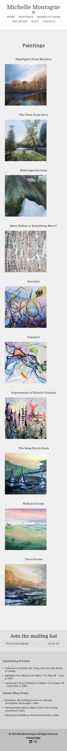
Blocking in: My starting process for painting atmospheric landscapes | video (28, 702)
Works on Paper (48, 16)
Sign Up (54, 643)
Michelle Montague (33, 7)
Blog (35, 21)
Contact (49, 21)
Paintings (26, 16)
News (11, 16)
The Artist (19, 21)
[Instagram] (35, 741)
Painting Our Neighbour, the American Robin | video (32, 715)
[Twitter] (30, 741)
